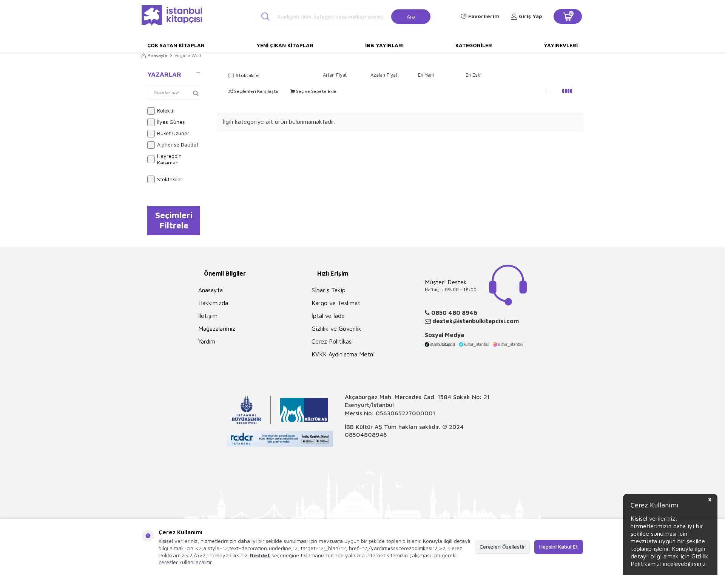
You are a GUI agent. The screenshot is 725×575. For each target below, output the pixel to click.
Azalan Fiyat (383, 75)
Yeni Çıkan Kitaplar (284, 45)
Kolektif (166, 110)
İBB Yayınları (384, 45)
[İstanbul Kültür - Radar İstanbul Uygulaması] (280, 440)
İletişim (208, 315)
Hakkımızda (213, 302)
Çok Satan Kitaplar (176, 45)
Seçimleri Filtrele (174, 220)
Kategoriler (473, 45)
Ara (411, 16)
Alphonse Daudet (177, 144)
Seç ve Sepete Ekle (315, 91)
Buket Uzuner (173, 133)
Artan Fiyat (335, 75)
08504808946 (366, 434)
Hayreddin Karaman (169, 159)
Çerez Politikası (332, 341)
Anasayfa (157, 55)
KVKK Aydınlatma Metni (343, 354)
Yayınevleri (561, 45)
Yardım (206, 341)
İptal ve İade (328, 315)
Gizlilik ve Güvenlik (336, 328)
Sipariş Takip (329, 290)
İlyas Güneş (171, 122)
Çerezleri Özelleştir (502, 546)
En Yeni (426, 75)
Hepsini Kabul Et (558, 546)
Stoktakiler (169, 179)
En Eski (473, 75)
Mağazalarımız (216, 328)
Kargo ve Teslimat (336, 302)
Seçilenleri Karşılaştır (256, 91)
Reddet (260, 555)
